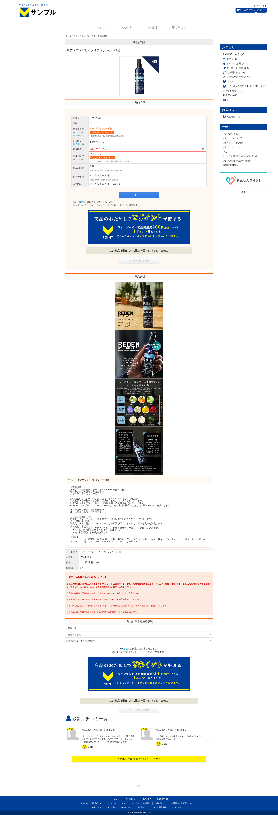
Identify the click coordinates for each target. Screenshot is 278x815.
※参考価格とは (78, 144)
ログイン (261, 10)
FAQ (225, 151)
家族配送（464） (235, 116)
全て (229, 100)
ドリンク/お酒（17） (237, 63)
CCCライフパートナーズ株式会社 (133, 807)
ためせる (126, 27)
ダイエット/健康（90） (238, 68)
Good (88, 746)
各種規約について (161, 803)
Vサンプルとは (230, 133)
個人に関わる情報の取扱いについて (94, 803)
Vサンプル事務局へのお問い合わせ (240, 156)
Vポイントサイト (258, 5)
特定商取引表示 (231, 165)
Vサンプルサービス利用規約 (237, 160)
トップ (100, 27)
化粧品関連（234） (236, 72)
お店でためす (177, 27)
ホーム (68, 36)
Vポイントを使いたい (234, 142)
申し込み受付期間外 (139, 260)
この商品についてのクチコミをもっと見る (139, 759)
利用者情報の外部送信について (182, 803)
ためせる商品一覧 (81, 36)
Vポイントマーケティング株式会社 (104, 807)
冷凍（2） (232, 81)
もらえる (152, 27)
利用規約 (79, 202)
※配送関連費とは (79, 135)
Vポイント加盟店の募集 (158, 807)
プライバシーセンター (119, 803)
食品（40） (232, 59)
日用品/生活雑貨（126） (239, 77)
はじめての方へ (247, 10)
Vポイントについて (232, 138)
